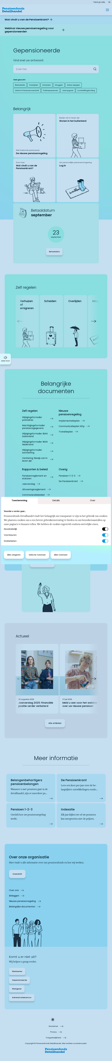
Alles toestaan (60, 554)
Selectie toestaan (37, 554)
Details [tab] (56, 500)
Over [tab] (92, 500)
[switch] (105, 535)
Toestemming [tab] (19, 500)
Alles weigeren (14, 554)
